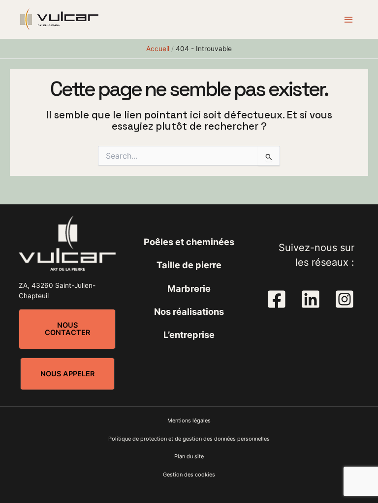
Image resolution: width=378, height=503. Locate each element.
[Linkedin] (310, 299)
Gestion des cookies (189, 474)
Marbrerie (189, 288)
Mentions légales (189, 420)
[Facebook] (276, 299)
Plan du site (189, 456)
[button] (67, 329)
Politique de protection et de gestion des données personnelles (189, 438)
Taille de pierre (189, 264)
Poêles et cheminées (189, 241)
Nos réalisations (189, 311)
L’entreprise (189, 334)
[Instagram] (344, 299)
